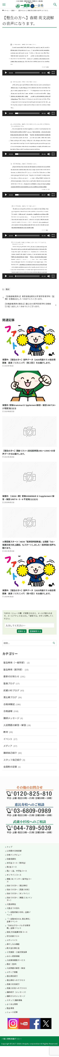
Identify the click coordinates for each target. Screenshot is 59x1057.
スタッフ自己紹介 (14, 759)
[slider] (27, 72)
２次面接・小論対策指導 (17, 952)
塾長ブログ (11, 683)
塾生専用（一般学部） (16, 662)
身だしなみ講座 (13, 944)
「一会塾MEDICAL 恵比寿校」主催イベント (19, 920)
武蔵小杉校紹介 (13, 984)
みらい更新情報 (13, 956)
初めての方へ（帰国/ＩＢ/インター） (19, 898)
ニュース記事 (12, 1012)
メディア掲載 (12, 972)
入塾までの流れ (13, 908)
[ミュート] (48, 72)
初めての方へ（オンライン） (19, 893)
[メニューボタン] (4, 4)
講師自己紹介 (12, 752)
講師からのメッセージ (16, 996)
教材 (7, 289)
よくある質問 (12, 1004)
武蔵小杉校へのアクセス (17, 988)
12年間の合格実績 (14, 850)
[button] (29, 55)
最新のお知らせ (14, 676)
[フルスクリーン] (53, 72)
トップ (9, 846)
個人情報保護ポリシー (12, 1038)
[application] (29, 55)
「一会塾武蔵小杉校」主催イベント (19, 913)
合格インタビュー (14, 854)
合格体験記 (12, 704)
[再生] (6, 72)
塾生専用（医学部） (16, 669)
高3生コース (12, 866)
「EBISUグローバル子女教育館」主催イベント (18, 926)
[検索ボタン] (55, 4)
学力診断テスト (13, 936)
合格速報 (11, 711)
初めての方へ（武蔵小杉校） (19, 889)
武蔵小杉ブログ (13, 690)
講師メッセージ (13, 718)
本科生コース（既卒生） (17, 863)
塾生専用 (10, 1008)
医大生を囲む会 (13, 948)
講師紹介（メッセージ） (17, 992)
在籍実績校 (11, 859)
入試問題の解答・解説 (17, 725)
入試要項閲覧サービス (16, 960)
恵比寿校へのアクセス (16, 980)
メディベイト (12, 940)
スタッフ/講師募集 (14, 1000)
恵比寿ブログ (12, 697)
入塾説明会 (11, 904)
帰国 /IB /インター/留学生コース (19, 880)
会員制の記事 (12, 766)
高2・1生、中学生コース (17, 870)
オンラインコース (14, 874)
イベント (10, 739)
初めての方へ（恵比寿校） (18, 885)
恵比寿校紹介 (12, 976)
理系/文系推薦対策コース (17, 932)
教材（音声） (12, 964)
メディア (10, 745)
